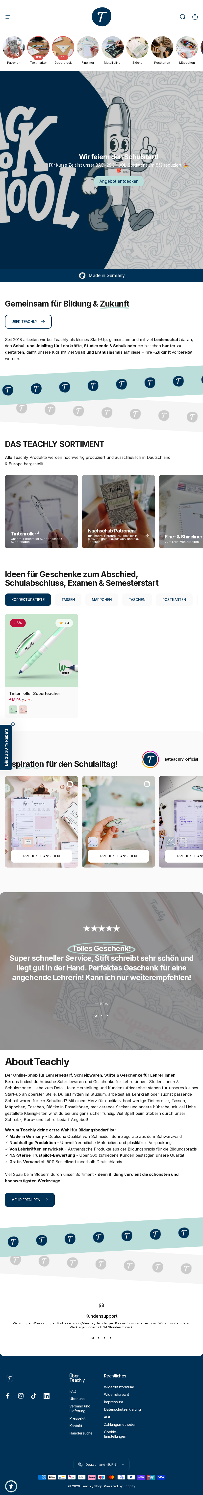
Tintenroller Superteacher (34, 693)
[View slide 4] (110, 1338)
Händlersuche (81, 1433)
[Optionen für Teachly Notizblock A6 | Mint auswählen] (93, 842)
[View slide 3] (107, 1016)
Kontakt (75, 1426)
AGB (107, 1417)
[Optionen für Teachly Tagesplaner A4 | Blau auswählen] (182, 842)
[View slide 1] (96, 1016)
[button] (6, 747)
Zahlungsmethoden (120, 1424)
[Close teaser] (13, 724)
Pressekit (77, 1418)
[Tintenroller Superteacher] (41, 650)
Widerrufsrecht (116, 1394)
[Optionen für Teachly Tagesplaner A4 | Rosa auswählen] (16, 842)
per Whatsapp (37, 1323)
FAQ (72, 1391)
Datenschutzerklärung (122, 1409)
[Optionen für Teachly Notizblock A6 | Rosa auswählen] (41, 842)
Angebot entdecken (119, 181)
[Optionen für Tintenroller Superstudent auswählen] (170, 842)
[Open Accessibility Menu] (11, 1486)
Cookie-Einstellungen (115, 1434)
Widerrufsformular (119, 1387)
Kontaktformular (127, 1323)
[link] (28, 322)
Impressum (113, 1402)
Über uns (77, 1399)
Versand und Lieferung (79, 1408)
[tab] (28, 599)
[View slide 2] (101, 1016)
